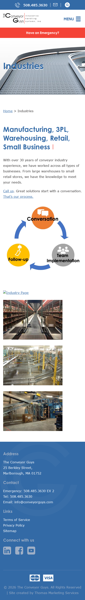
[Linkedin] (8, 551)
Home (8, 111)
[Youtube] (32, 551)
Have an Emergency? (42, 33)
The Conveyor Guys (32, 587)
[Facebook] (20, 551)
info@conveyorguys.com (33, 502)
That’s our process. (18, 196)
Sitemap (9, 531)
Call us (8, 191)
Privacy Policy (14, 525)
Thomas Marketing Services (56, 593)
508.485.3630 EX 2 (39, 491)
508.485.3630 (35, 5)
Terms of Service (16, 520)
